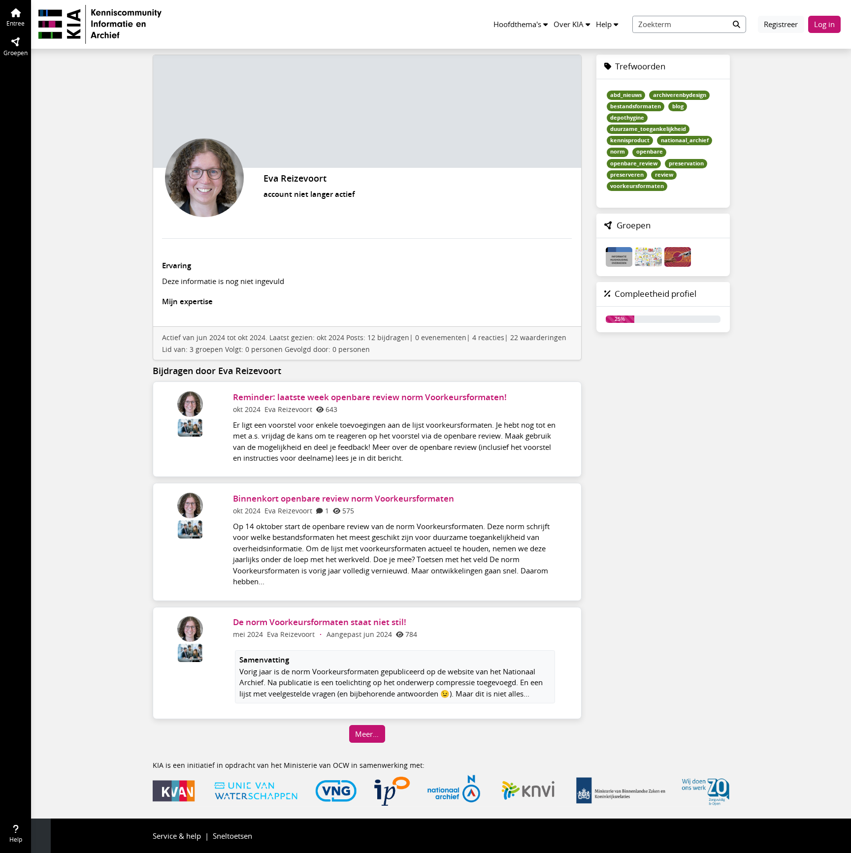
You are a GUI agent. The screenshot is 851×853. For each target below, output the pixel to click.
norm (617, 152)
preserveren (627, 175)
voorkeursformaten (637, 186)
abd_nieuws (626, 95)
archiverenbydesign (679, 95)
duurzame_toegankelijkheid (648, 129)
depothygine (627, 118)
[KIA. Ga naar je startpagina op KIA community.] (100, 23)
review (664, 175)
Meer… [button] (367, 734)
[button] (520, 24)
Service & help (177, 836)
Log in (824, 24)
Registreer (781, 24)
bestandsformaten (635, 106)
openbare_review (633, 163)
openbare (649, 152)
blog (678, 106)
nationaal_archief (685, 140)
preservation (686, 163)
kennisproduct (630, 140)
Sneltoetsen (232, 836)
